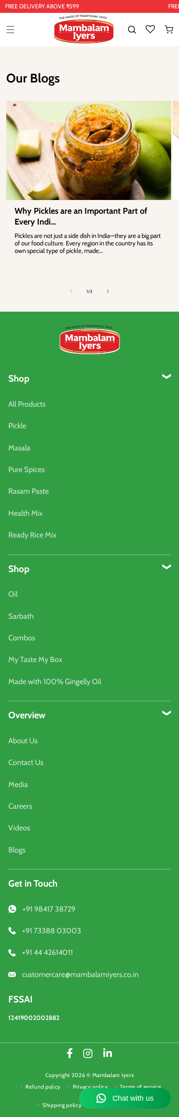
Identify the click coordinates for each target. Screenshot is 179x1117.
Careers (20, 806)
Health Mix (25, 513)
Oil (12, 594)
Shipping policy (62, 1105)
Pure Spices (26, 469)
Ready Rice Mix (32, 535)
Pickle (17, 425)
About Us (22, 740)
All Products (26, 404)
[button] (10, 29)
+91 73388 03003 (51, 930)
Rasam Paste (28, 491)
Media (18, 784)
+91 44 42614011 (47, 952)
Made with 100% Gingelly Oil (54, 681)
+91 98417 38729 (48, 909)
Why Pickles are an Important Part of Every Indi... (81, 216)
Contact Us (25, 762)
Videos (19, 827)
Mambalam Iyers (113, 1075)
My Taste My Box (35, 659)
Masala (19, 447)
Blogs (16, 850)
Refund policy (43, 1086)
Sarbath (21, 616)
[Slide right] (108, 291)
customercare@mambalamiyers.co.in (80, 974)
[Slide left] (71, 291)
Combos (21, 637)
